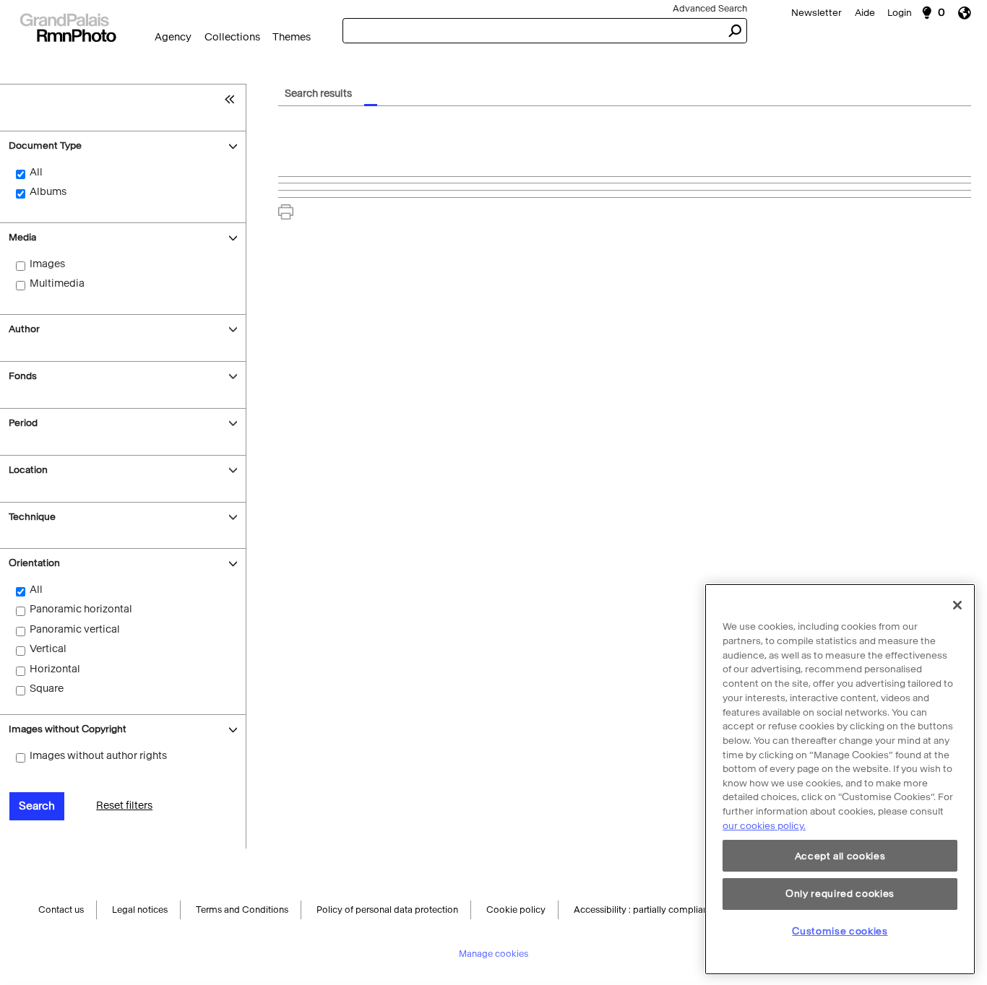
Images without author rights (98, 755)
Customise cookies (839, 931)
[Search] (68, 26)
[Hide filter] (233, 98)
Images (47, 264)
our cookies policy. (764, 825)
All (36, 172)
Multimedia (57, 283)
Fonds (23, 376)
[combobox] (532, 30)
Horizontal (55, 669)
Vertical (48, 648)
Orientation (34, 563)
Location (28, 469)
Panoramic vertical (75, 629)
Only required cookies (840, 893)
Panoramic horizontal (81, 609)
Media (22, 237)
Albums (48, 191)
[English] (969, 12)
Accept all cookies (840, 856)
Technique (32, 516)
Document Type (45, 145)
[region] (839, 779)
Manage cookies (493, 955)
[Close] (957, 605)
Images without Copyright (67, 729)
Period (23, 423)
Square (47, 688)
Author (24, 329)
